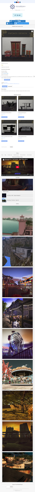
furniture (4, 83)
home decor (8, 83)
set (18, 83)
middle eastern (16, 83)
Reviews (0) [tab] (10, 86)
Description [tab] (5, 86)
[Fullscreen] (32, 175)
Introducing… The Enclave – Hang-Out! (13, 200)
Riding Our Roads (5, 191)
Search (11, 146)
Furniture (6, 82)
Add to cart (7, 79)
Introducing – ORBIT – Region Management (13, 195)
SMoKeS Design (5, 73)
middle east (11, 83)
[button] (32, 31)
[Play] (2, 175)
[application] (17, 167)
